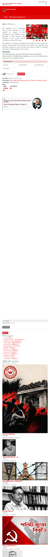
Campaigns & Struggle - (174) (14, 339)
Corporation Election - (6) (13, 341)
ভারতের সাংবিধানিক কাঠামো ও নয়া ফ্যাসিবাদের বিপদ (12, 481)
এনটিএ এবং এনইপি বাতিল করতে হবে (9, 546)
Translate (13, 323)
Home (5, 17)
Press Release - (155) (11, 354)
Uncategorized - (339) (11, 358)
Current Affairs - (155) (12, 343)
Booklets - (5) (8, 338)
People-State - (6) (10, 352)
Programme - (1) (9, 355)
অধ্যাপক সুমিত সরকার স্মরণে (7, 511)
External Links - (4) (11, 344)
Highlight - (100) (9, 347)
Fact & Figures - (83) (12, 346)
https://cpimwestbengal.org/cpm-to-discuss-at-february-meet (28, 80)
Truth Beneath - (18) (9, 357)
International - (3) (10, 349)
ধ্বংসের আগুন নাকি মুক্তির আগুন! (8, 434)
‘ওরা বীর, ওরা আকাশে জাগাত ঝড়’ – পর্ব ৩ (10, 457)
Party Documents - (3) (11, 351)
